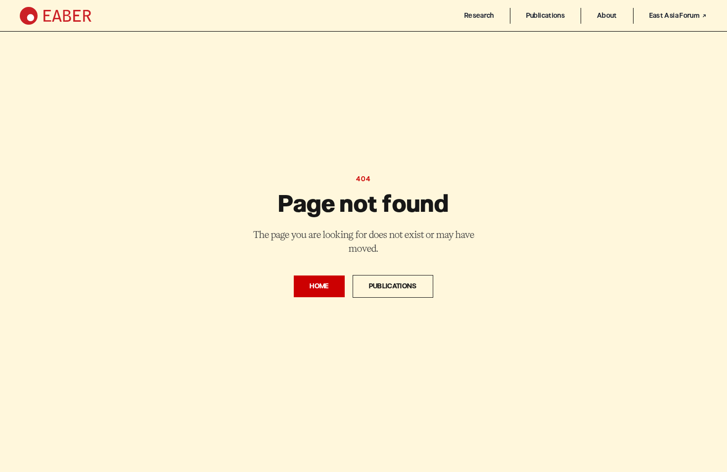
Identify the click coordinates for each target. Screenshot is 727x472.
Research (479, 15)
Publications (545, 15)
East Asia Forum (674, 15)
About (607, 15)
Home (319, 286)
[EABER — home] (55, 16)
